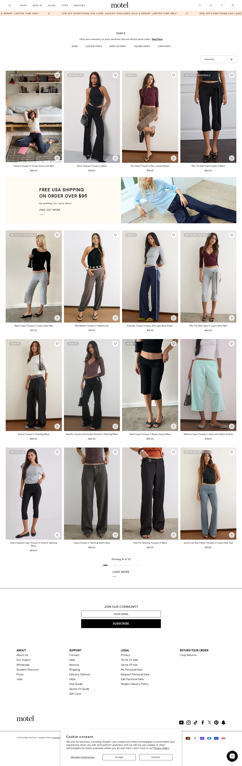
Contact (74, 655)
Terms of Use (129, 665)
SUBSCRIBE (121, 623)
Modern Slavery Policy (134, 684)
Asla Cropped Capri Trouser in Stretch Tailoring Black (33, 544)
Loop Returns (188, 655)
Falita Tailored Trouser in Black (92, 166)
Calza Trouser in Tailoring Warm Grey (92, 542)
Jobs (19, 679)
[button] (57, 75)
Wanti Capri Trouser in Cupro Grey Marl (33, 325)
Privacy (125, 655)
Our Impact (23, 660)
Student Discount (27, 669)
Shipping (74, 669)
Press (20, 674)
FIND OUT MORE (50, 209)
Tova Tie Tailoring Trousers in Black (150, 542)
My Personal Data (131, 669)
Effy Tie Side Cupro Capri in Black (208, 166)
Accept (119, 757)
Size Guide (76, 684)
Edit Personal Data (132, 679)
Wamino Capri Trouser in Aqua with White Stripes (208, 434)
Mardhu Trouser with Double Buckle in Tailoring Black (92, 434)
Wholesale (22, 665)
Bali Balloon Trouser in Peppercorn (92, 325)
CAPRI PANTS (164, 46)
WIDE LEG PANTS (117, 46)
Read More (157, 39)
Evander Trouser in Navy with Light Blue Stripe (150, 325)
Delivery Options (79, 674)
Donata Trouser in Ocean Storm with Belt (34, 166)
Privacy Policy (161, 748)
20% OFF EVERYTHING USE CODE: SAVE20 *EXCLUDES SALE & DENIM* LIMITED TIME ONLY (177, 13)
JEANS (75, 46)
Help (72, 660)
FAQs (72, 679)
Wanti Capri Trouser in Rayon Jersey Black (150, 434)
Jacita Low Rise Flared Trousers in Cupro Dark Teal (208, 542)
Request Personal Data (135, 674)
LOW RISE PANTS (94, 46)
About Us (22, 655)
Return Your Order (194, 650)
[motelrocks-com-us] (120, 5)
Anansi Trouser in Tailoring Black (33, 434)
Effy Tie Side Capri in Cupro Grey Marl (208, 325)
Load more (121, 572)
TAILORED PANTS (142, 46)
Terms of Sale (129, 660)
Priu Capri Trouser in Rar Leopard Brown (150, 166)
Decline (155, 757)
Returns (74, 665)
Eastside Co (57, 738)
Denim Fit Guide (79, 689)
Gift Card (75, 694)
